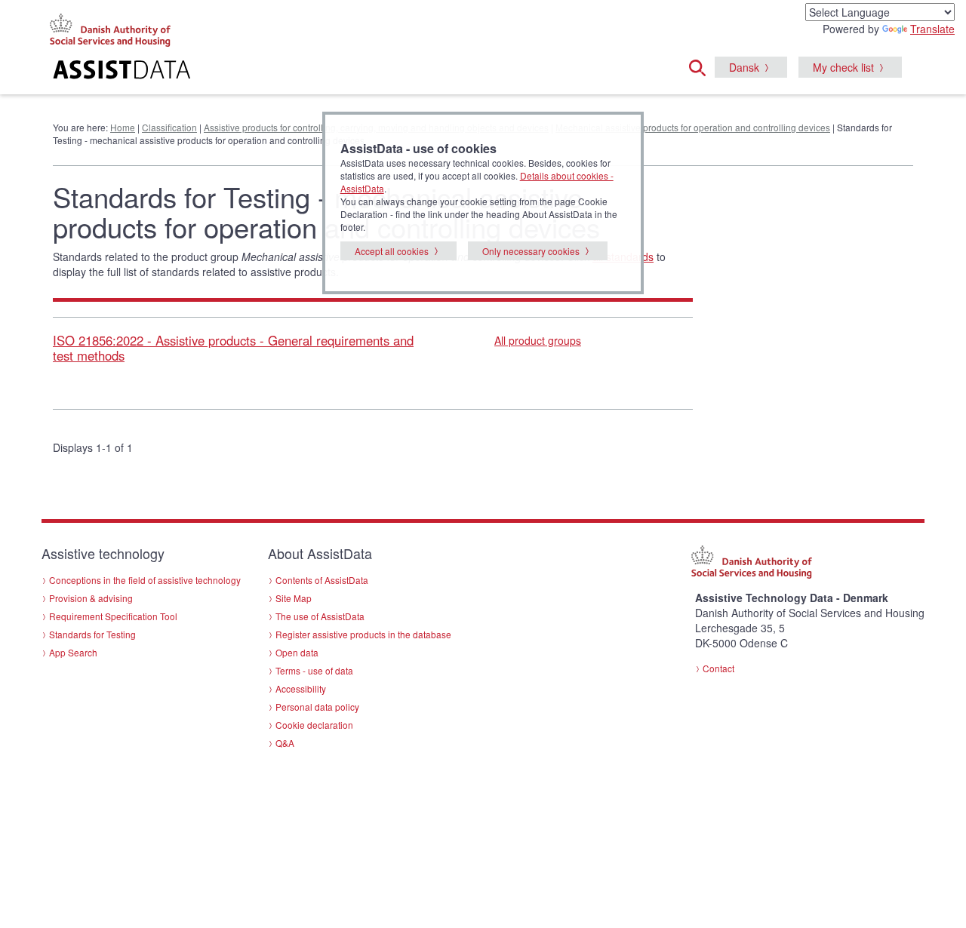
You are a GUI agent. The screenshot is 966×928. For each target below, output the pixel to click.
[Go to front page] (299, 71)
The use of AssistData (320, 616)
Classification (169, 127)
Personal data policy (317, 706)
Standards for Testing (92, 634)
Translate (932, 28)
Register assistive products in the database (363, 634)
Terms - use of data (314, 670)
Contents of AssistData (321, 579)
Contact (718, 668)
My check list (843, 67)
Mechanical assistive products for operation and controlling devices (692, 127)
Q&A (284, 742)
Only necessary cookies (531, 250)
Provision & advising (91, 598)
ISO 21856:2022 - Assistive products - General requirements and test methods (233, 347)
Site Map (293, 598)
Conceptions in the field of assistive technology (145, 579)
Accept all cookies (392, 250)
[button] (702, 65)
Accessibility (300, 688)
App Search (73, 652)
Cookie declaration (314, 724)
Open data (296, 652)
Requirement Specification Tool (113, 616)
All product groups (537, 340)
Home (122, 127)
